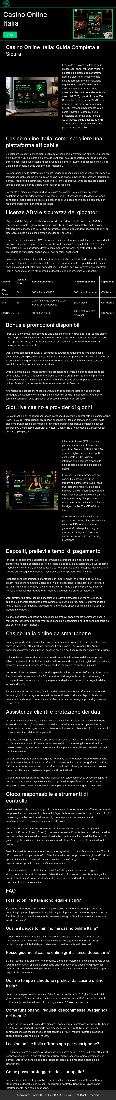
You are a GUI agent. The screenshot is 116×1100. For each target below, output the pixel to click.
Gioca (10, 34)
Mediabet (76, 100)
